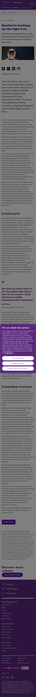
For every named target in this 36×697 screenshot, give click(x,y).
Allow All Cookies (18, 358)
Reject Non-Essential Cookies (18, 368)
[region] (18, 348)
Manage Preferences (18, 363)
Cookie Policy (9, 353)
